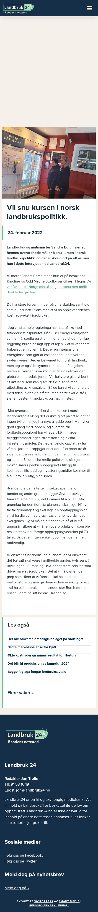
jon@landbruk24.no (33, 790)
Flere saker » (21, 693)
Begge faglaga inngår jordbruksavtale (37, 672)
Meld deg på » (17, 888)
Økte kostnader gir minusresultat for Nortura (42, 655)
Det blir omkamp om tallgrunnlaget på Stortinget (45, 639)
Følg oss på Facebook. (24, 855)
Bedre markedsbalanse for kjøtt (32, 647)
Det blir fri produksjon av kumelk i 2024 (39, 663)
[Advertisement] (49, 74)
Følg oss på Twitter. (21, 861)
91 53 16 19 (20, 784)
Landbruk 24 (25, 8)
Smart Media (69, 901)
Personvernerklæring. (49, 905)
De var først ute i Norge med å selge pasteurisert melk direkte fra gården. (49, 287)
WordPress (43, 901)
